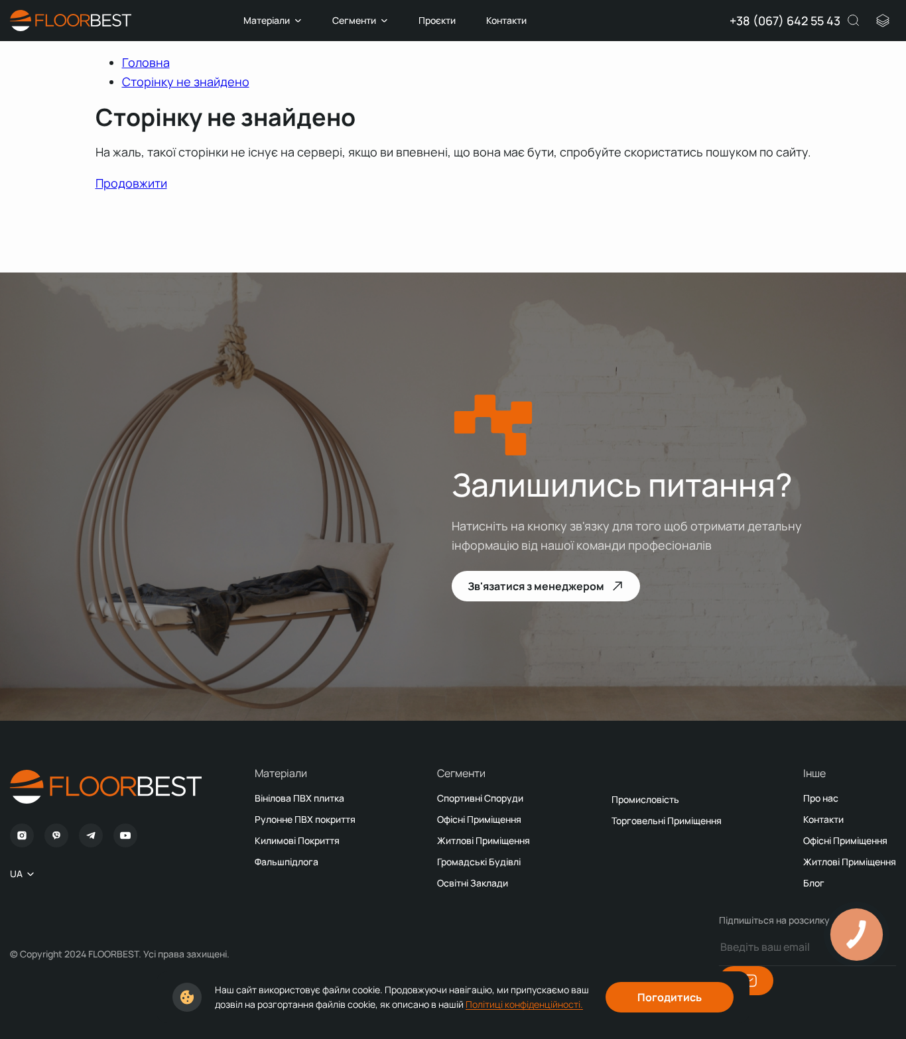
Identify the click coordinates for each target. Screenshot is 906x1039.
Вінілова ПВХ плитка (299, 798)
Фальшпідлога (286, 861)
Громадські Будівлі (479, 861)
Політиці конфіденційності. (524, 1004)
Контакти (506, 20)
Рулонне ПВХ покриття (305, 819)
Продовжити (131, 183)
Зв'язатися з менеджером (536, 586)
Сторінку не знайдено (185, 82)
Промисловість (645, 799)
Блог (813, 883)
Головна (146, 62)
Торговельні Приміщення (667, 820)
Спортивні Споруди (480, 798)
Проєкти (437, 20)
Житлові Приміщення (483, 840)
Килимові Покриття (297, 840)
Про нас (820, 798)
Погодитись (669, 997)
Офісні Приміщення (479, 819)
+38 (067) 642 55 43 (785, 20)
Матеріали (266, 20)
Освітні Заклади (472, 883)
